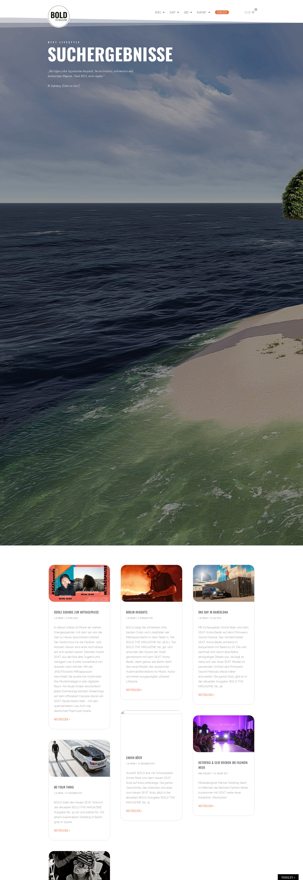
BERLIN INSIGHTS (136, 612)
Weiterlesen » (62, 719)
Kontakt (201, 12)
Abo (186, 12)
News (158, 12)
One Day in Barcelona (213, 612)
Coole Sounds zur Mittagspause (76, 612)
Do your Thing (64, 787)
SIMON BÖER (134, 757)
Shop (173, 12)
